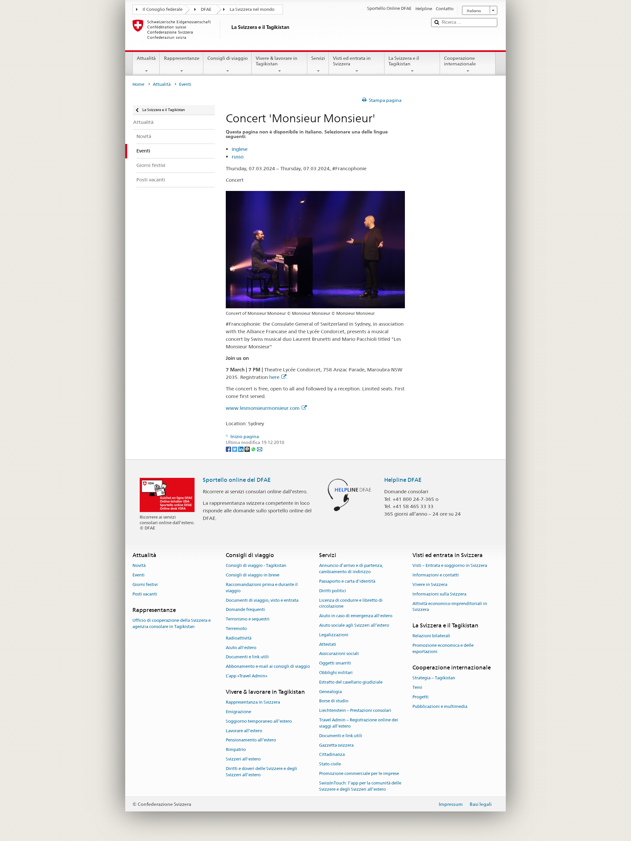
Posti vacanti (144, 594)
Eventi (138, 574)
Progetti (420, 696)
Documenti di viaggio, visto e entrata (262, 600)
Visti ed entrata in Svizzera (352, 61)
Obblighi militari (336, 672)
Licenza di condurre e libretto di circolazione (351, 603)
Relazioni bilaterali (431, 636)
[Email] (259, 448)
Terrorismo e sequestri (247, 619)
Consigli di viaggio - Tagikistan (256, 565)
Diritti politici (332, 590)
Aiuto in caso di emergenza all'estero (355, 615)
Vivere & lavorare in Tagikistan (276, 61)
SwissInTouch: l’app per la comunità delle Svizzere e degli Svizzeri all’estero (360, 786)
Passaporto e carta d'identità (347, 581)
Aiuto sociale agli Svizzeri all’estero (354, 625)
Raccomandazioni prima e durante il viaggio (262, 587)
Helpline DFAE (403, 480)
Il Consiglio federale (162, 9)
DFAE (206, 9)
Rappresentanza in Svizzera (253, 702)
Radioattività (238, 638)
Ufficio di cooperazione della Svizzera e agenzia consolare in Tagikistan (171, 623)
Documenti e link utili (247, 657)
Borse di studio (333, 701)
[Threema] (248, 448)
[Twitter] (235, 448)
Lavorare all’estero (244, 730)
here (274, 377)
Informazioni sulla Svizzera (439, 594)
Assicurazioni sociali (339, 653)
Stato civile (330, 763)
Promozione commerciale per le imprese (359, 773)
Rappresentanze (181, 58)
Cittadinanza (332, 754)
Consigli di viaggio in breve (252, 574)
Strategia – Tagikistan (433, 677)
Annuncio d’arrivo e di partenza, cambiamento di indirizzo (351, 568)
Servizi (318, 58)
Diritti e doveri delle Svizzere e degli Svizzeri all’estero (261, 771)
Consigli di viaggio (227, 58)
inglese (239, 149)
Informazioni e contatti (435, 574)
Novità (139, 565)
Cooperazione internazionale (460, 61)
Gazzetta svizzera (336, 745)
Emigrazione (238, 711)
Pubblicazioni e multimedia (439, 706)
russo (238, 156)
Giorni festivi (145, 584)
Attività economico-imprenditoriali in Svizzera (449, 606)
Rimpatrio (236, 749)
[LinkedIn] (241, 448)
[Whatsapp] (254, 448)
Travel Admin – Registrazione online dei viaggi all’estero (358, 723)
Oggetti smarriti (335, 663)
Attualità (146, 58)
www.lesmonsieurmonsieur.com (263, 408)
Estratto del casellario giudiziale (351, 682)
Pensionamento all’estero (251, 740)
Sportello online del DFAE (237, 480)
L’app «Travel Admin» (247, 675)
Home (138, 84)
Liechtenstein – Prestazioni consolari (355, 710)
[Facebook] (229, 448)
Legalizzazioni (333, 634)
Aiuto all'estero (241, 647)
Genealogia (330, 691)
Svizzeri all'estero (243, 759)
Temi (417, 687)
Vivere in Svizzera (429, 584)
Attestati (327, 644)
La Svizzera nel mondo (252, 9)
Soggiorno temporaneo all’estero (259, 721)
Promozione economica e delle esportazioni (443, 648)
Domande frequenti (245, 609)
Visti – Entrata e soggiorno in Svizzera (449, 565)
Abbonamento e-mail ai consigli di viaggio (268, 666)
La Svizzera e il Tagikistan (403, 61)
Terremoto (236, 628)
